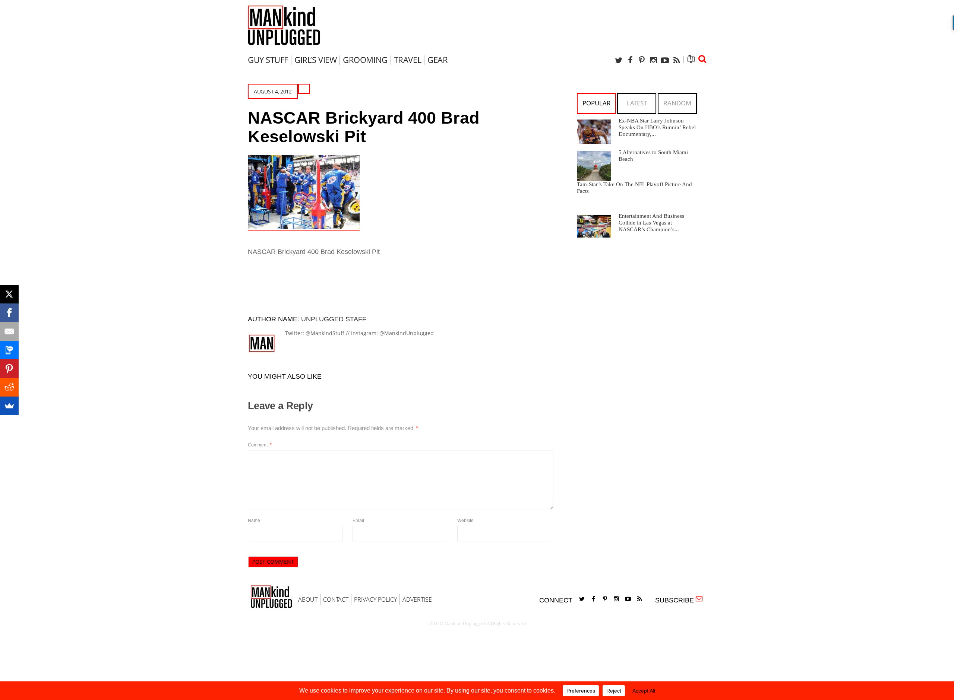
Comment (260, 445)
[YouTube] (664, 60)
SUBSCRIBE (676, 600)
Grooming (365, 59)
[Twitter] (618, 60)
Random (677, 103)
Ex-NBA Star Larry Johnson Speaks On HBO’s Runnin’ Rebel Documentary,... (657, 127)
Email (358, 520)
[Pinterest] (641, 60)
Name (254, 520)
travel (407, 59)
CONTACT (335, 599)
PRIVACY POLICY (375, 599)
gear (437, 59)
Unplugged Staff (333, 319)
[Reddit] (9, 387)
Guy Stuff (268, 59)
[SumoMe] (9, 406)
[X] (9, 294)
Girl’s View (315, 59)
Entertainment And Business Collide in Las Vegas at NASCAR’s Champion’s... (651, 222)
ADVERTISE (417, 599)
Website (465, 520)
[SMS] (9, 350)
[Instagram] (653, 60)
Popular (596, 103)
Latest (637, 103)
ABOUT (308, 599)
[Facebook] (630, 60)
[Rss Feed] (676, 60)
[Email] (9, 331)
